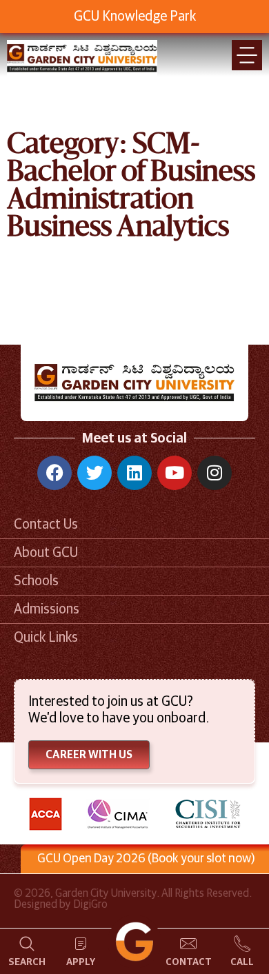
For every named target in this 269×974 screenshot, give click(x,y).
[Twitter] (94, 473)
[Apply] (80, 943)
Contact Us (46, 524)
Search (27, 962)
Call (242, 962)
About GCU (46, 553)
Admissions (46, 609)
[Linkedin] (134, 473)
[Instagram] (214, 473)
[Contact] (188, 943)
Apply (80, 962)
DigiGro (90, 904)
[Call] (242, 943)
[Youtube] (174, 473)
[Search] (27, 943)
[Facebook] (54, 473)
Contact (189, 962)
